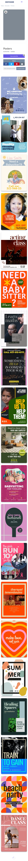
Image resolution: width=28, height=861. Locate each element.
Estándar (13, 51)
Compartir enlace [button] (21, 68)
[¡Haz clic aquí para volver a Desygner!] (9, 3)
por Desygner (6, 51)
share (14, 61)
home (2, 5)
